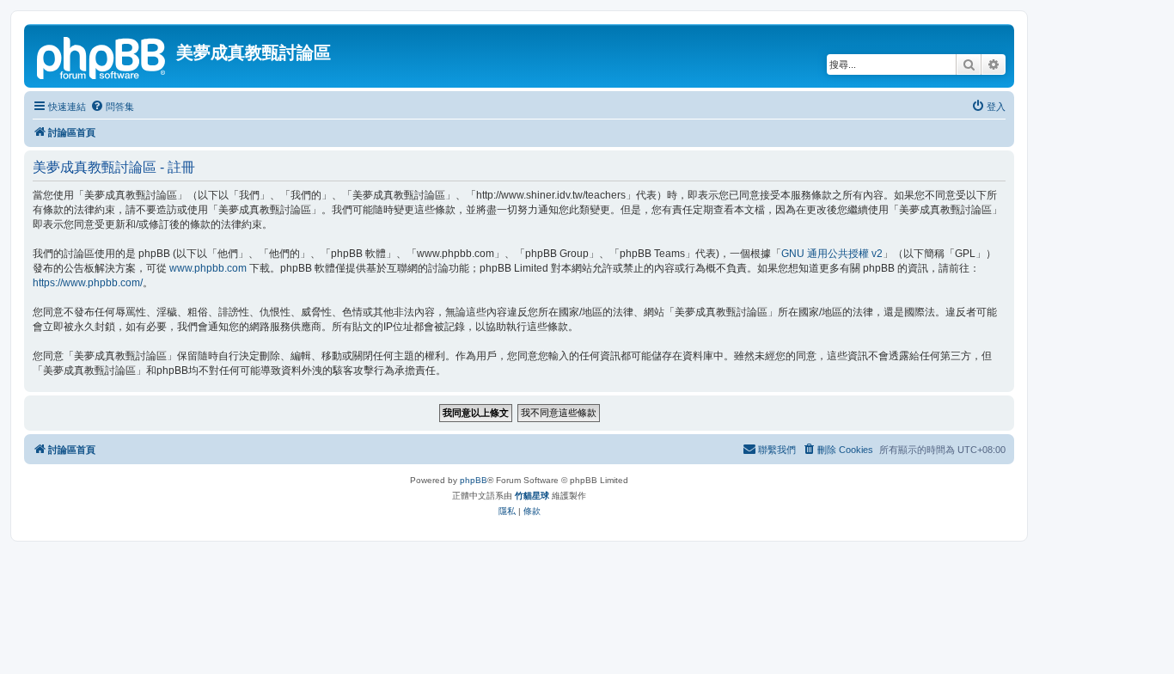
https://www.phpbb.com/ (88, 283)
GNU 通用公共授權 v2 (832, 254)
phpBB (473, 480)
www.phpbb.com (208, 268)
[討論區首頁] (102, 55)
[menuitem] (112, 106)
